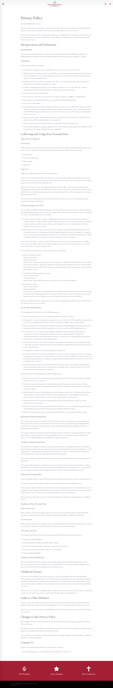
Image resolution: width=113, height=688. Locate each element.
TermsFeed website (41, 246)
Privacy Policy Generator (28, 40)
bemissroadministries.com (70, 123)
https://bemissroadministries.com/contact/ (58, 652)
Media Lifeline (18, 685)
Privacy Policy (100, 684)
